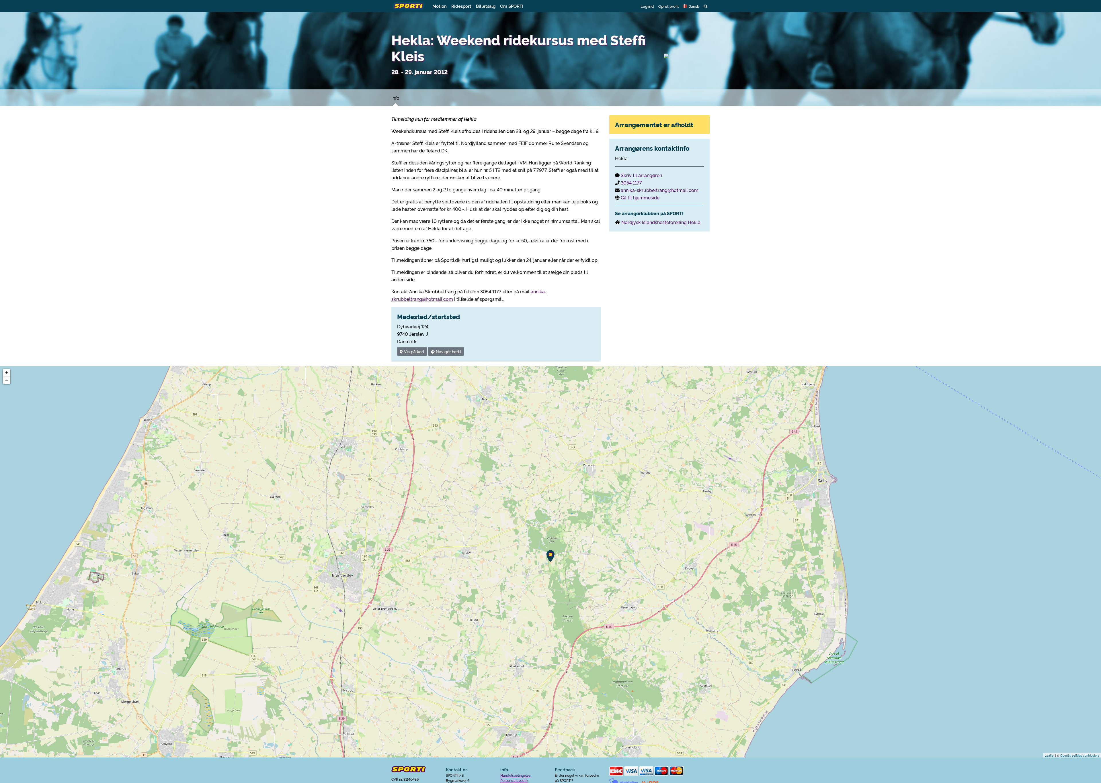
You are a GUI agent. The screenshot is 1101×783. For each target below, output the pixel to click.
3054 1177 (631, 182)
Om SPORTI (511, 6)
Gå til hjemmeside (640, 197)
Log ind (647, 6)
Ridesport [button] (461, 6)
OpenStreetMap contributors (1080, 755)
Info (395, 98)
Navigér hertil (448, 351)
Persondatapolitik (514, 780)
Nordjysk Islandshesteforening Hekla (660, 222)
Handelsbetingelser (516, 775)
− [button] (6, 380)
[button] (691, 6)
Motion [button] (439, 6)
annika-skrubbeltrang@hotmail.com (659, 190)
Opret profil (668, 6)
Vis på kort (413, 351)
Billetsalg (485, 6)
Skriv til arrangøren (641, 175)
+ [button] (6, 373)
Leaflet (1049, 755)
